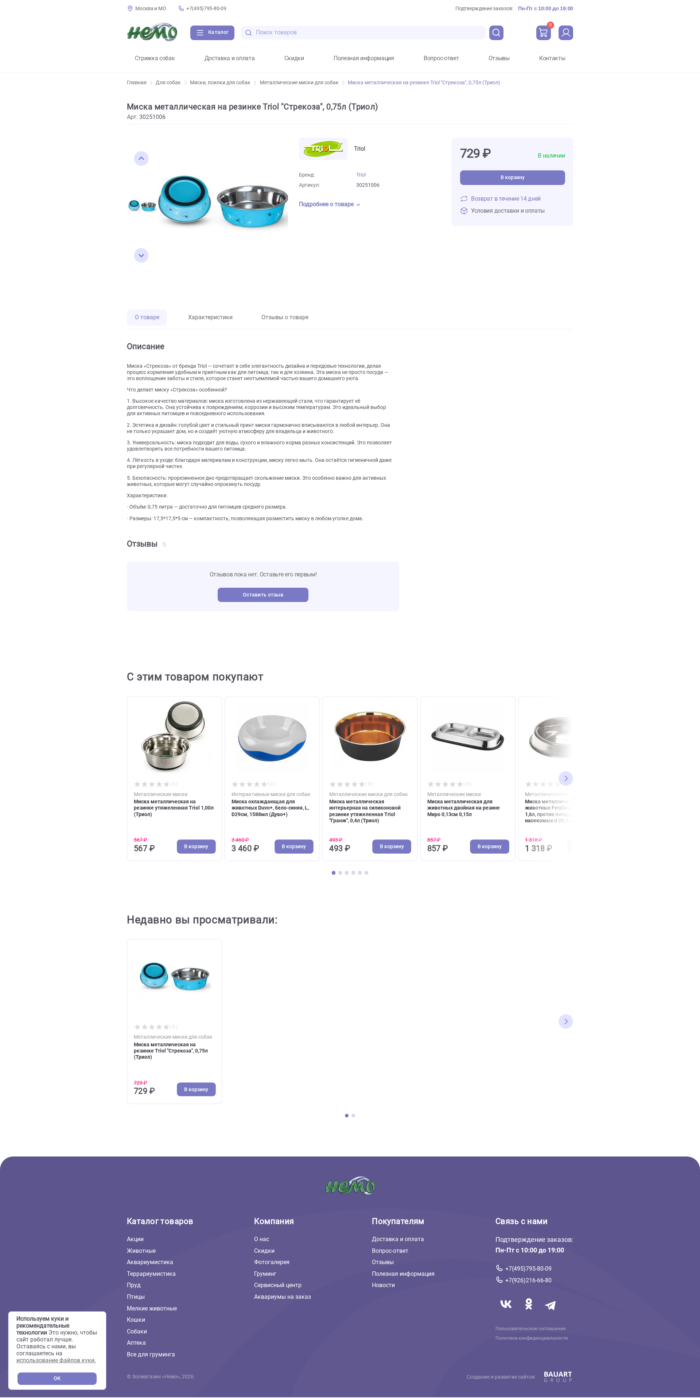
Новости (383, 1285)
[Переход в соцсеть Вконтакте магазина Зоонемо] (506, 1312)
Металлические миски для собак (299, 83)
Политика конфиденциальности (531, 1338)
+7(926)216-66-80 (528, 1280)
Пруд (134, 1285)
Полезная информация (364, 58)
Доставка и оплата (230, 58)
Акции (135, 1239)
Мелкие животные (152, 1308)
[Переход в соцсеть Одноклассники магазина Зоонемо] (529, 1312)
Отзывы (499, 58)
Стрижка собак (155, 58)
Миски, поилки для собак (220, 83)
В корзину (513, 177)
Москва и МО (150, 8)
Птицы (136, 1296)
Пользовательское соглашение (530, 1328)
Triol (361, 175)
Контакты (552, 58)
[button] (141, 158)
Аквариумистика (150, 1262)
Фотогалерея (271, 1262)
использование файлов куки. (56, 1360)
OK (57, 1378)
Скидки (294, 58)
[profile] (566, 33)
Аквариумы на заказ (282, 1296)
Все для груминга (151, 1354)
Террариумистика (151, 1273)
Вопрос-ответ (441, 58)
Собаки (137, 1331)
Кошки (136, 1319)
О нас (261, 1239)
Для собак (168, 83)
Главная (137, 83)
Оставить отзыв (263, 595)
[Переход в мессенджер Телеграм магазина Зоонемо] (550, 1312)
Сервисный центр (278, 1285)
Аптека (136, 1342)
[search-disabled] (249, 32)
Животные (141, 1250)
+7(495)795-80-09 (206, 8)
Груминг (265, 1273)
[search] (496, 33)
